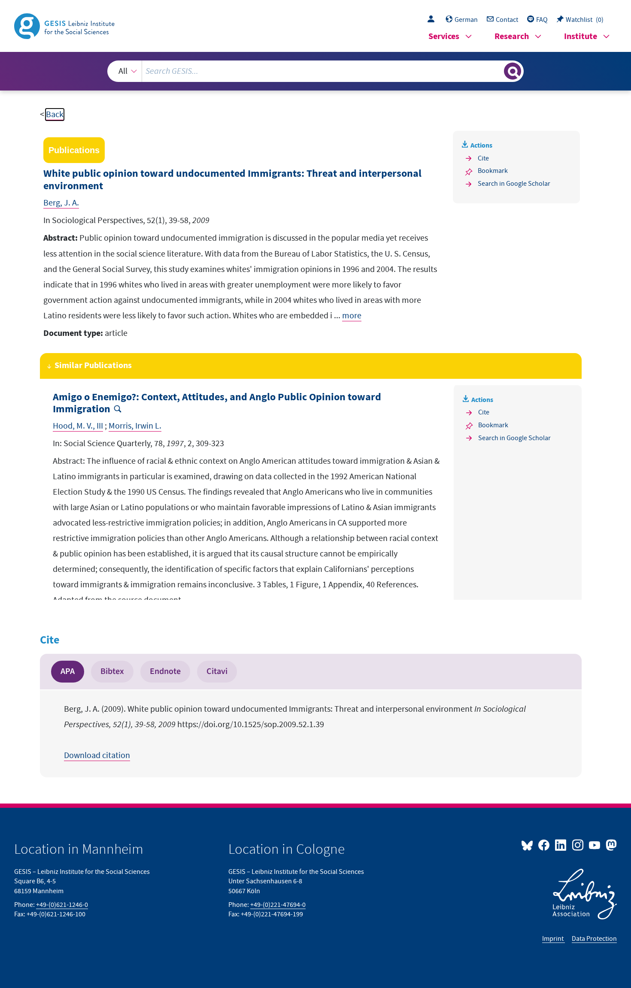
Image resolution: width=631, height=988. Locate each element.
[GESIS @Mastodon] (610, 845)
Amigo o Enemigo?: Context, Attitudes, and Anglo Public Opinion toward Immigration (217, 403)
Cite (483, 158)
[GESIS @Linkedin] (561, 845)
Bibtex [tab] (112, 671)
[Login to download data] (433, 19)
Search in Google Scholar (514, 183)
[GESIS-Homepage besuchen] (65, 25)
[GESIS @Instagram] (578, 845)
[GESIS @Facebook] (544, 845)
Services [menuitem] (443, 36)
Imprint (553, 938)
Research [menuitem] (511, 36)
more (351, 315)
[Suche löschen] (497, 71)
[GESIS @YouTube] (595, 845)
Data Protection (594, 938)
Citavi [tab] (217, 671)
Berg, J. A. (61, 202)
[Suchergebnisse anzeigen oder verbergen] (512, 71)
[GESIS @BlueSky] (529, 845)
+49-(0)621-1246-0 (62, 904)
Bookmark (493, 170)
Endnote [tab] (165, 671)
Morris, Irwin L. (135, 426)
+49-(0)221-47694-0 (278, 904)
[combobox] (315, 71)
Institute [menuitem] (580, 36)
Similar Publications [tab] (93, 366)
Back (55, 114)
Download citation (97, 755)
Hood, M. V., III (78, 426)
